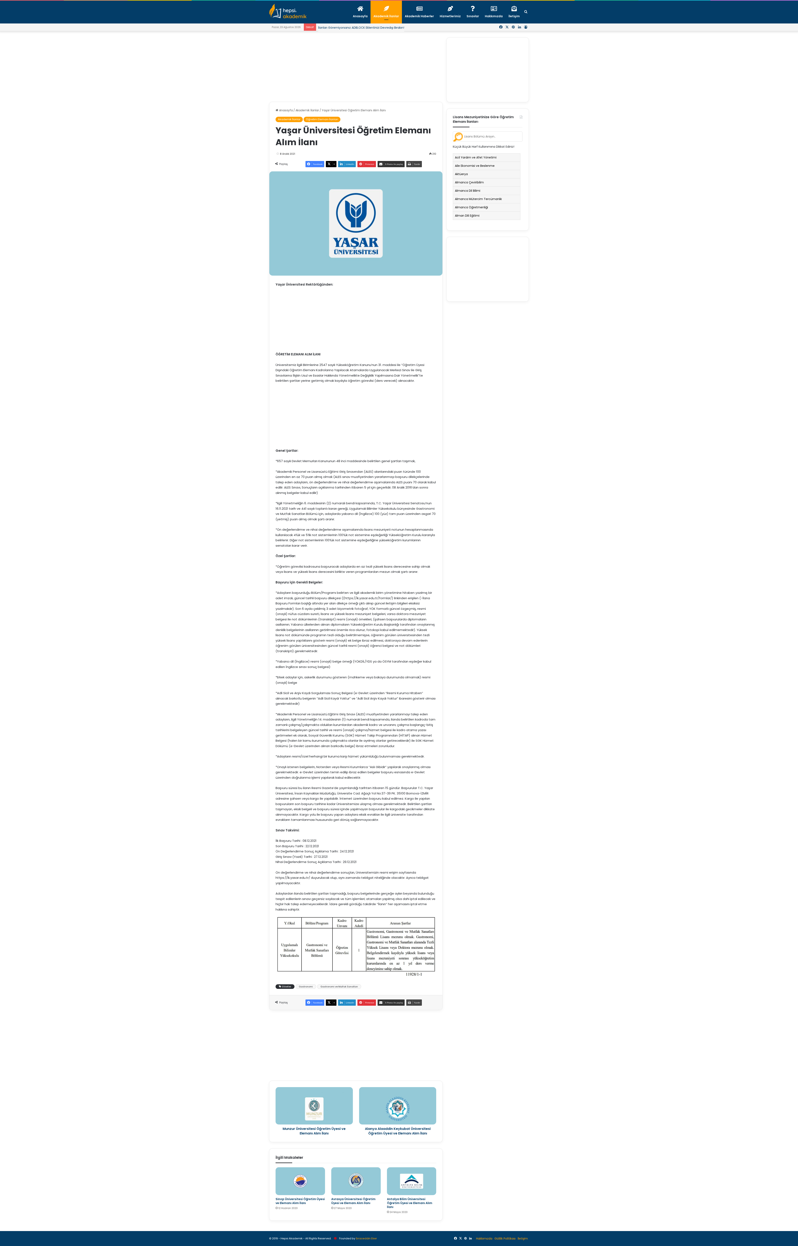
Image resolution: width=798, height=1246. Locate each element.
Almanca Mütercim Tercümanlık (478, 199)
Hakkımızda (484, 1238)
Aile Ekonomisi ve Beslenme (475, 166)
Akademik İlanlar (307, 110)
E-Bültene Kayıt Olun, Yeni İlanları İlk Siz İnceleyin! (353, 28)
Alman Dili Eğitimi (467, 216)
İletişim (523, 1238)
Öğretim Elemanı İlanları (322, 119)
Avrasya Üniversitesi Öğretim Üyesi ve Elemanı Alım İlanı (353, 1201)
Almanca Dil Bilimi (467, 191)
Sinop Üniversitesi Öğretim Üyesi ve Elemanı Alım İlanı (300, 1201)
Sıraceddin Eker (366, 1238)
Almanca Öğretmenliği (471, 207)
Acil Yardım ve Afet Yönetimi (475, 157)
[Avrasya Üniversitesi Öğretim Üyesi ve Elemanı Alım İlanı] (356, 1181)
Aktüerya (461, 174)
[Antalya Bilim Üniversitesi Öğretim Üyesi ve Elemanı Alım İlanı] (411, 1181)
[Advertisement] (356, 66)
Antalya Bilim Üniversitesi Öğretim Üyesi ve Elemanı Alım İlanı (409, 1203)
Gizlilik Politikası (505, 1238)
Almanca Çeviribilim (469, 182)
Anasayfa (285, 110)
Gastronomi (306, 986)
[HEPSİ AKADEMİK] (288, 11)
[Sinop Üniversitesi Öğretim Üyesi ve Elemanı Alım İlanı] (300, 1181)
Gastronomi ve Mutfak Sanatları (339, 986)
